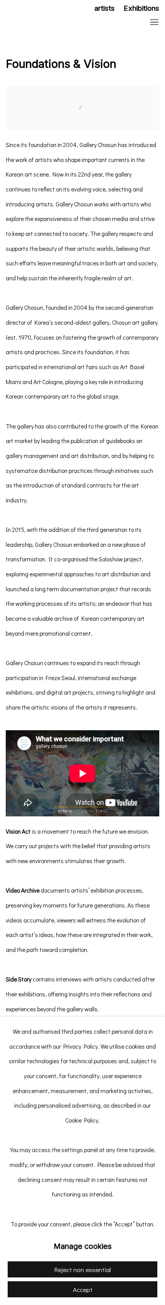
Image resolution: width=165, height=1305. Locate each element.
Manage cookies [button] (83, 1246)
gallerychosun (56, 23)
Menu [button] (153, 22)
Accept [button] (82, 1289)
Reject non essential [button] (82, 1269)
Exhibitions (141, 8)
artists (104, 8)
